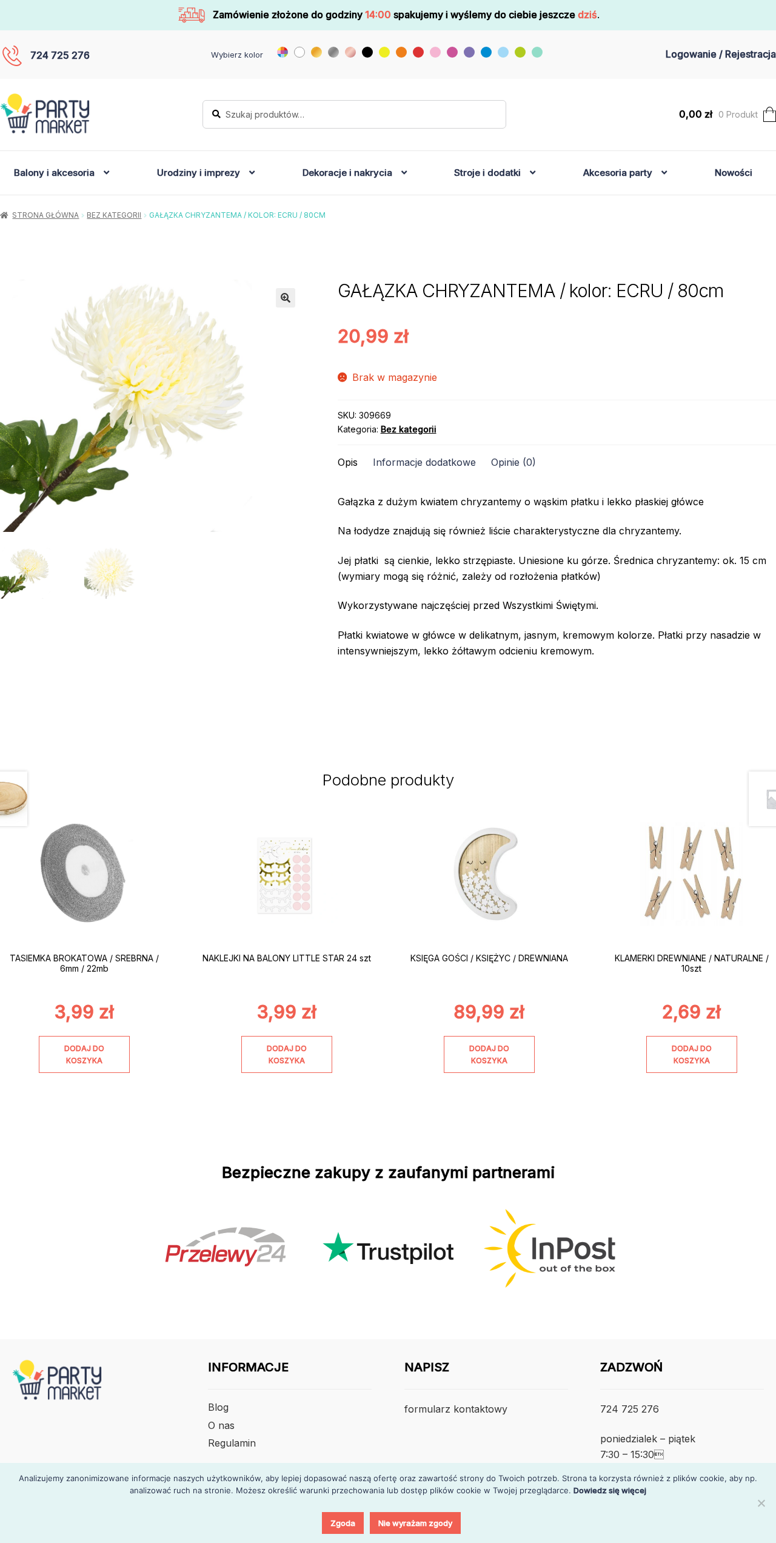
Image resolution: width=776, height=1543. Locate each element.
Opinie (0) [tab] (513, 462)
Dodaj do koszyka (84, 1054)
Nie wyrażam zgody (415, 1523)
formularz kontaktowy (455, 1409)
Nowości (733, 172)
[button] (285, 298)
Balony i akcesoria (54, 172)
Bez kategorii (114, 215)
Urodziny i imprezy (198, 172)
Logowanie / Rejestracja (721, 54)
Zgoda (342, 1523)
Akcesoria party (617, 172)
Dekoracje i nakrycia (347, 172)
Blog (218, 1407)
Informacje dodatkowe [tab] (424, 462)
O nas (221, 1425)
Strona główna (45, 215)
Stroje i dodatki (487, 172)
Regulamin (232, 1443)
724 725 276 (60, 55)
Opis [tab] (348, 462)
